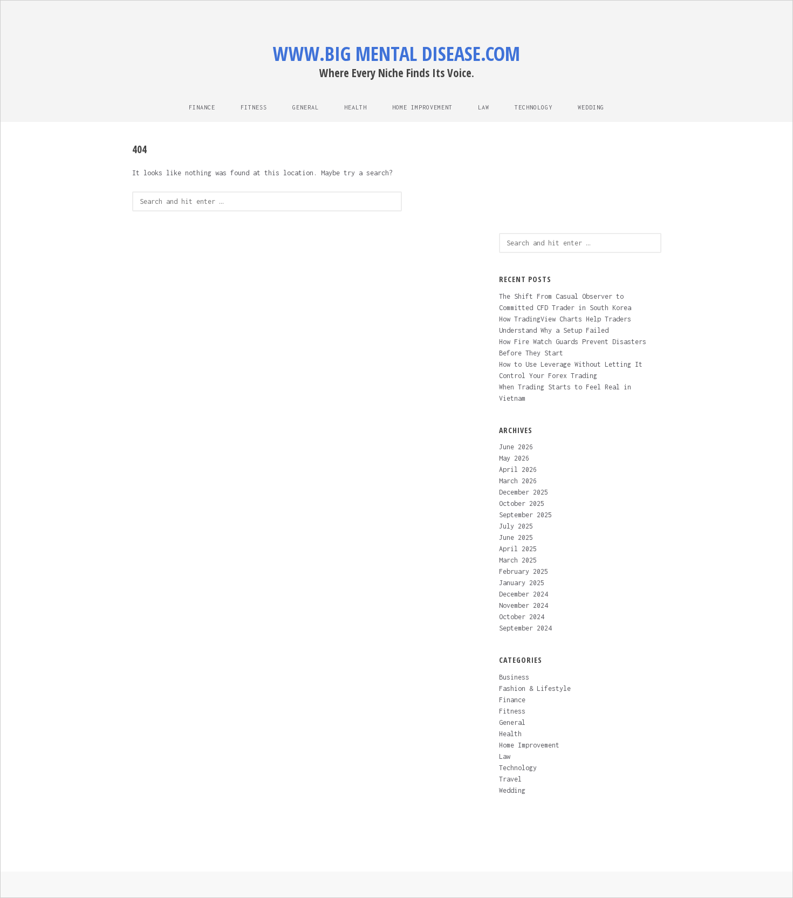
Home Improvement (422, 107)
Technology (533, 107)
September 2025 (525, 515)
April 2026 (518, 469)
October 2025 (521, 503)
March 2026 (518, 481)
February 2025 (523, 571)
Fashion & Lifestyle (535, 688)
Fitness (254, 107)
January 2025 (521, 583)
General (305, 107)
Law (483, 107)
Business (514, 677)
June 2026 (516, 447)
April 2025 (518, 549)
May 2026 (514, 458)
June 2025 (516, 537)
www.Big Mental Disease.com (396, 53)
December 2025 (523, 492)
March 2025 (518, 560)
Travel (510, 779)
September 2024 (525, 628)
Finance (202, 107)
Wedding (591, 107)
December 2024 (523, 594)
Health (355, 107)
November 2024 (523, 605)
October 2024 (521, 617)
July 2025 (516, 526)
